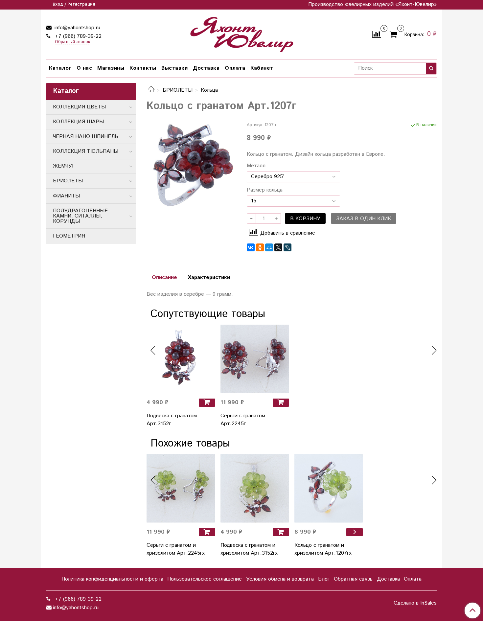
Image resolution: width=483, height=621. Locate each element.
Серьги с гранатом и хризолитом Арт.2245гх (176, 549)
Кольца (209, 90)
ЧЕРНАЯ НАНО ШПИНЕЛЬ (85, 136)
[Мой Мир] (269, 247)
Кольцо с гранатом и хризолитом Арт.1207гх (323, 549)
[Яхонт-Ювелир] (241, 33)
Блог (324, 579)
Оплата (235, 68)
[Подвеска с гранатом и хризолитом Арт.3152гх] (254, 488)
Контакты (142, 68)
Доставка (206, 68)
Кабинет (261, 68)
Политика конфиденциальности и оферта (112, 579)
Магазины (110, 68)
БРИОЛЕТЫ (178, 90)
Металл (256, 166)
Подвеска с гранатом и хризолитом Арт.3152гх (249, 549)
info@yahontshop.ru (76, 28)
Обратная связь (353, 579)
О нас (84, 68)
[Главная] (151, 90)
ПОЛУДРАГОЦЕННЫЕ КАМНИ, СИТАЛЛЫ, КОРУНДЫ (80, 216)
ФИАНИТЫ (66, 196)
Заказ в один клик (363, 218)
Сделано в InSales (415, 603)
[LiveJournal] (287, 247)
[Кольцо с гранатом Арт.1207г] (191, 167)
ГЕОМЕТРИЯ (69, 236)
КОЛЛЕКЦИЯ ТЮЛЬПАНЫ (85, 151)
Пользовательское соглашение (204, 579)
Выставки (174, 68)
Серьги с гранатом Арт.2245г (242, 419)
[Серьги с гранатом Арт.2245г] (254, 359)
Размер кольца (265, 190)
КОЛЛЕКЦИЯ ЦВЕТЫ (79, 107)
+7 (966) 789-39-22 (77, 36)
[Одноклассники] (260, 247)
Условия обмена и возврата (280, 579)
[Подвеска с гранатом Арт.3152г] (181, 359)
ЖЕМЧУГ (64, 166)
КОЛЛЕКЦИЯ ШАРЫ (78, 122)
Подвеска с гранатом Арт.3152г (172, 419)
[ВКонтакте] (251, 247)
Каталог (60, 68)
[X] (278, 247)
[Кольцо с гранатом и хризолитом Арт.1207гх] (328, 488)
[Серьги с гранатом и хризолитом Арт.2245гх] (181, 488)
